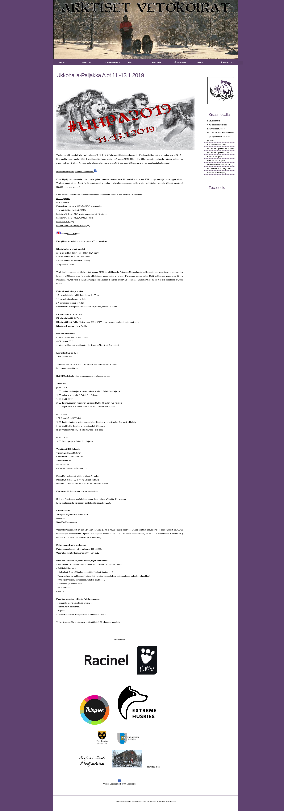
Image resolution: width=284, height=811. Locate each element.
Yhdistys (86, 62)
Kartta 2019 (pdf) (214, 156)
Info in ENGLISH (214, 172)
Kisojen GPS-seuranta (216, 144)
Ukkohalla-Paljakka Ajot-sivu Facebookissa (75, 172)
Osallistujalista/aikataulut (218, 164)
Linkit (200, 62)
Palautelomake (213, 121)
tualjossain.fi (164, 163)
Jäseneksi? (180, 62)
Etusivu (63, 62)
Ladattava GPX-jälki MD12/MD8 (70, 218)
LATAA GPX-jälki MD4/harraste (220, 148)
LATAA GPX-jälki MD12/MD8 (219, 152)
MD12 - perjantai (63, 198)
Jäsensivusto (227, 62)
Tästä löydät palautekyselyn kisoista (94, 183)
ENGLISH (71, 234)
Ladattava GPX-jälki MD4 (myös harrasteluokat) (77, 214)
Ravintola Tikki (153, 767)
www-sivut (60, 518)
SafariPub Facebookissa (66, 522)
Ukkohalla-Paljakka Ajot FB (219, 168)
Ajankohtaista (113, 62)
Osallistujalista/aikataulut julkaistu (70, 225)
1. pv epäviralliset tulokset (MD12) (71, 210)
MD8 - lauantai (62, 202)
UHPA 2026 (156, 62)
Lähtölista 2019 (214, 160)
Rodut (131, 62)
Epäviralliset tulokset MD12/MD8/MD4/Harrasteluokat (79, 206)
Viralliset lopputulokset (217, 125)
